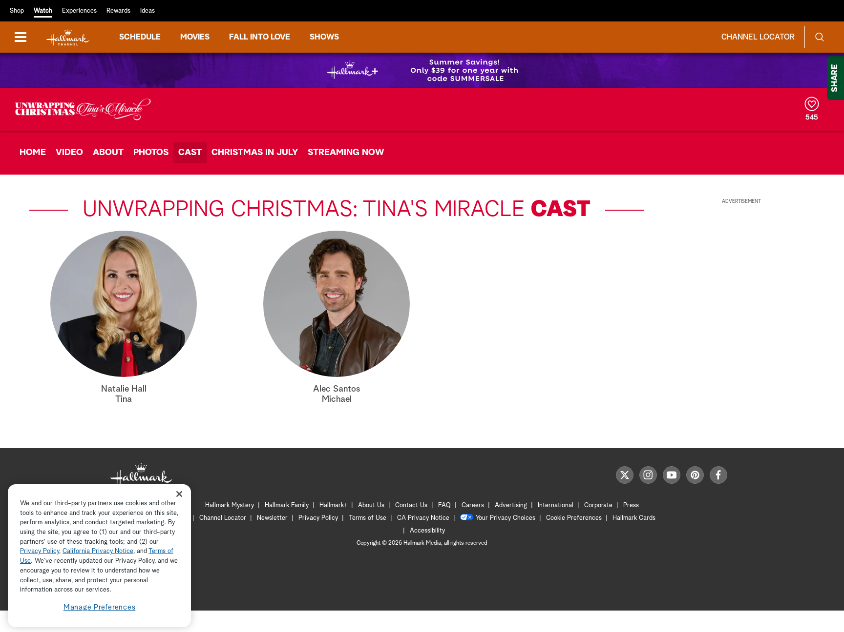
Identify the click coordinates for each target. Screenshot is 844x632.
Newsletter (272, 518)
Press (631, 505)
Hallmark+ (333, 505)
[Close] (179, 494)
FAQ (444, 505)
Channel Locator (758, 37)
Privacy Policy (318, 518)
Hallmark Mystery (229, 505)
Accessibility (427, 531)
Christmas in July (254, 152)
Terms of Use (367, 518)
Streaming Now (346, 152)
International (555, 505)
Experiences (79, 11)
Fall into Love (259, 37)
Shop (17, 11)
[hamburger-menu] (20, 37)
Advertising (511, 505)
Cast (190, 152)
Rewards (118, 11)
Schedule (140, 37)
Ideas (147, 11)
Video (69, 152)
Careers (473, 505)
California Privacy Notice (98, 552)
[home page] (68, 37)
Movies (195, 37)
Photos (151, 152)
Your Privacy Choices (505, 518)
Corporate (598, 505)
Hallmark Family (287, 505)
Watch (43, 11)
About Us (371, 505)
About (108, 152)
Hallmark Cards (633, 518)
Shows (324, 37)
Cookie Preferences (574, 518)
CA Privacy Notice (423, 518)
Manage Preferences (99, 607)
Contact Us (411, 505)
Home (33, 152)
